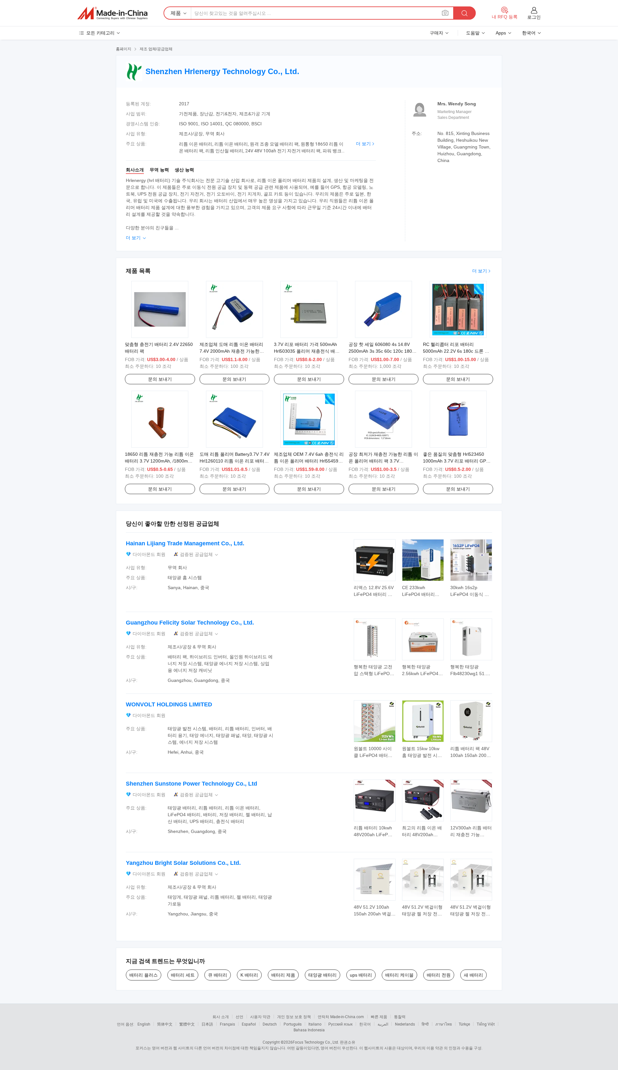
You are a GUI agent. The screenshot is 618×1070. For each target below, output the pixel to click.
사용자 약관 (260, 1016)
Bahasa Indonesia (309, 1029)
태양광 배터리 (322, 975)
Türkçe (464, 1024)
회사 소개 (220, 1016)
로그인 (534, 17)
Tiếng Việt (486, 1024)
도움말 (473, 32)
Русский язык (340, 1024)
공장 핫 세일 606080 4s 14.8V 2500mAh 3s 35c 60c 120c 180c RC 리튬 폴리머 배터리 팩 (381, 351)
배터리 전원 (439, 975)
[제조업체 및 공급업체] (112, 13)
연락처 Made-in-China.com (341, 1016)
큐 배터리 (217, 975)
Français (227, 1024)
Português (293, 1024)
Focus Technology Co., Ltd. (316, 1042)
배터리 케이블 (399, 975)
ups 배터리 (361, 975)
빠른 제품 (379, 1016)
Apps (501, 32)
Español (249, 1024)
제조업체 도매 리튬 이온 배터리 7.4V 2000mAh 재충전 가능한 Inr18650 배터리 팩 (231, 351)
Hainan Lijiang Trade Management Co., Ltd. (185, 543)
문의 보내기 (160, 379)
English (143, 1024)
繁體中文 (187, 1024)
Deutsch (270, 1024)
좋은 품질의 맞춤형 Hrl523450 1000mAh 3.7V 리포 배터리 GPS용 (456, 461)
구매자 (436, 32)
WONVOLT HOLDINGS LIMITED (169, 704)
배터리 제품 (283, 975)
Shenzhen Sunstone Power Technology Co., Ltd (191, 783)
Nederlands (405, 1024)
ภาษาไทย (443, 1024)
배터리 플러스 (143, 975)
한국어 (365, 1024)
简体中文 (165, 1024)
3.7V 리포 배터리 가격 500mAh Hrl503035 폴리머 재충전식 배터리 (307, 351)
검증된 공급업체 (199, 554)
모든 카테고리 (100, 32)
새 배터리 (473, 975)
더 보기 (363, 143)
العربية (383, 1024)
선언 (239, 1016)
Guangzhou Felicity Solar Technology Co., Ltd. (190, 622)
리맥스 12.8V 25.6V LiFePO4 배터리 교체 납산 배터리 (374, 594)
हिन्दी (425, 1024)
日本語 (207, 1024)
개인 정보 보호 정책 (294, 1016)
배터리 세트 (183, 975)
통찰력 (400, 1016)
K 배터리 (249, 975)
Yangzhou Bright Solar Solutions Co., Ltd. (183, 863)
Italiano (315, 1024)
